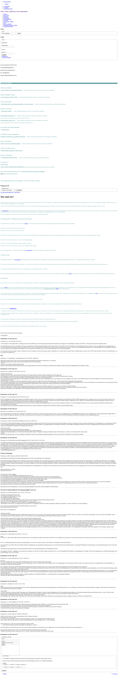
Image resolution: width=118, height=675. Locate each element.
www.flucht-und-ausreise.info (7, 192)
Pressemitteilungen (7, 19)
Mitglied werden (5, 78)
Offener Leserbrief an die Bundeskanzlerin (10, 143)
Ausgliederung (17, 259)
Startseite (5, 14)
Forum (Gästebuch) (7, 24)
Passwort (4, 52)
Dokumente (5, 16)
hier (4, 173)
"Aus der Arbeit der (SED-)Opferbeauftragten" (12, 90)
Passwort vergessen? (6, 57)
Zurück (4, 673)
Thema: (3, 641)
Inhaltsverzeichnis (8, 8)
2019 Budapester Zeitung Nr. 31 (8, 120)
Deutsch (6, 4)
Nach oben (114, 673)
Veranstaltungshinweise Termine (10, 25)
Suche (3, 33)
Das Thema (5, 20)
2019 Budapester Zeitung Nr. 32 (8, 115)
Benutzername (5, 45)
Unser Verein (6, 15)
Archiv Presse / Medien (8, 21)
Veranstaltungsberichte (8, 26)
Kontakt (5, 7)
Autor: (3, 638)
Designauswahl (5, 190)
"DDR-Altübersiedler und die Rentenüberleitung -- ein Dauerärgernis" (17, 104)
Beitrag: (3, 644)
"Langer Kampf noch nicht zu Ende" (9, 97)
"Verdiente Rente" (5, 129)
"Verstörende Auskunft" (6, 111)
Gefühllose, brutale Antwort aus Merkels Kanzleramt (13, 136)
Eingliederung (5, 210)
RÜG (57, 288)
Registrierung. (5, 56)
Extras (4, 22)
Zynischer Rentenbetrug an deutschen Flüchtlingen (33, 171)
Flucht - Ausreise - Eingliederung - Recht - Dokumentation (14, 11)
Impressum (6, 6)
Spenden (3, 62)
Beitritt (26, 223)
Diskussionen (6, 17)
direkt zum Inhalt (7, 1)
